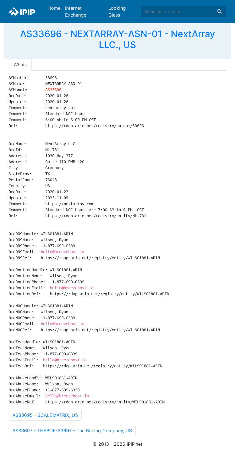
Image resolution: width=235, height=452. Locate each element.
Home (54, 8)
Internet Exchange (75, 11)
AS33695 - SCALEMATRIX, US (45, 415)
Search (219, 11)
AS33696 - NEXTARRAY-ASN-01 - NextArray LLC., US (117, 39)
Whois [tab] (20, 64)
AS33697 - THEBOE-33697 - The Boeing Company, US (72, 430)
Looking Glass (117, 11)
